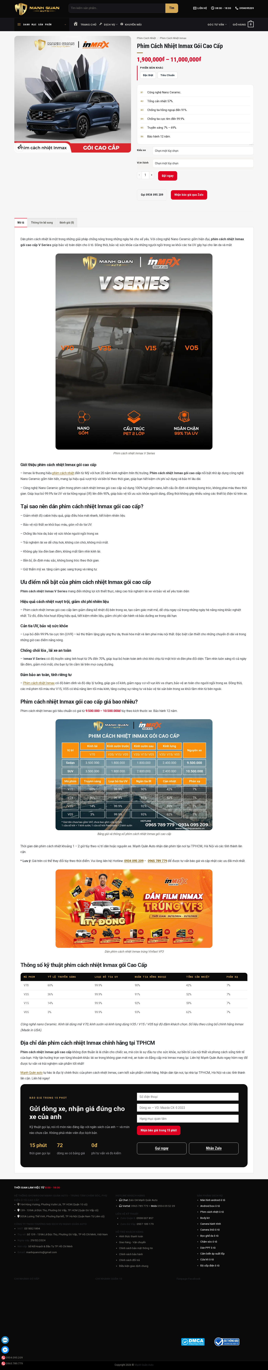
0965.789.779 (14, 1363)
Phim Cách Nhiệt (146, 38)
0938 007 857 (145, 1218)
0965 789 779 (140, 1205)
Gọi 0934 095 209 (152, 194)
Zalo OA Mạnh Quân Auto (143, 1200)
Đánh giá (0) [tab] (67, 222)
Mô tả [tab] (20, 222)
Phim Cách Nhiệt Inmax (173, 38)
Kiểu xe (141, 150)
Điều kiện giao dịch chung (133, 1265)
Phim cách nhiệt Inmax (39, 683)
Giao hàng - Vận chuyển (132, 1242)
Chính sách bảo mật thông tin (136, 1248)
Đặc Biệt (148, 75)
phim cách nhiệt (63, 473)
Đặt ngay (167, 176)
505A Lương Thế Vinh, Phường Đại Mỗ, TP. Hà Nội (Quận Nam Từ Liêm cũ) (62, 1216)
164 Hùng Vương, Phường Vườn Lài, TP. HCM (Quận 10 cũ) (53, 1204)
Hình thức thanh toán (131, 1236)
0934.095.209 (14, 1357)
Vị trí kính (143, 162)
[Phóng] (19, 147)
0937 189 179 (145, 1223)
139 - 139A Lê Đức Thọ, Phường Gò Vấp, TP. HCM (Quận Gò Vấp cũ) (59, 1210)
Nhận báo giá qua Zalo (188, 194)
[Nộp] (171, 8)
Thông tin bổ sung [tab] (42, 222)
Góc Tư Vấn (216, 24)
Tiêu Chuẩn (167, 75)
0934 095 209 (133, 861)
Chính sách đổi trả (129, 1260)
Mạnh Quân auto (31, 1073)
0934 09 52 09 (166, 1205)
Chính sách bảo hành (131, 1254)
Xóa (251, 144)
